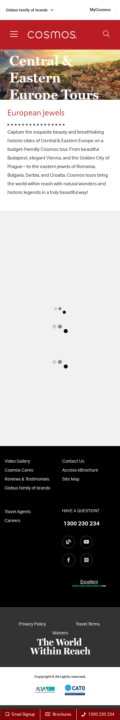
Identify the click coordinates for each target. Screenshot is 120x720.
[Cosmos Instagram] (86, 559)
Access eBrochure (80, 470)
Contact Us (73, 461)
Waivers (60, 633)
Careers (12, 521)
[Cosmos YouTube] (86, 542)
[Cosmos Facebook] (68, 559)
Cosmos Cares (19, 470)
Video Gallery (17, 461)
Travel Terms (88, 624)
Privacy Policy (32, 624)
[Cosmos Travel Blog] (68, 542)
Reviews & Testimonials (27, 479)
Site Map (70, 479)
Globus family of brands (26, 10)
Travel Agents (18, 512)
